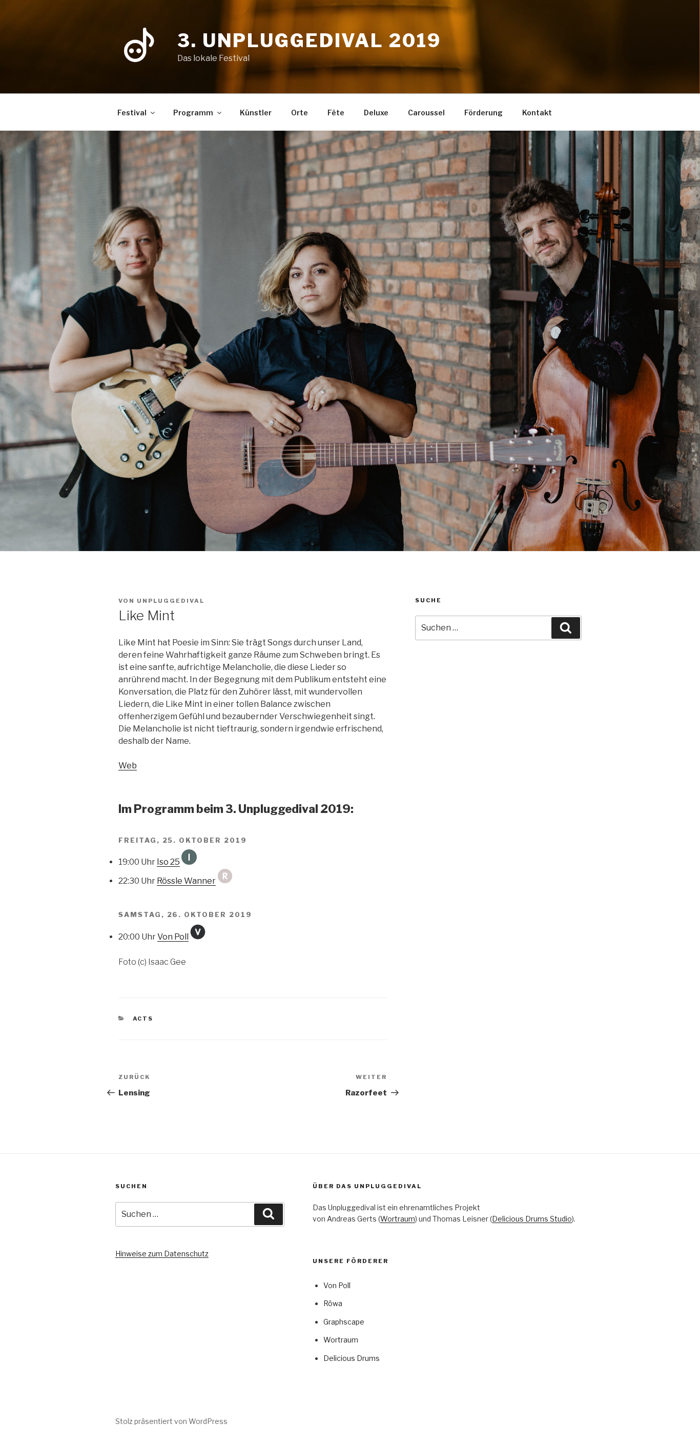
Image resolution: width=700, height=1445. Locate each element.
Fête (335, 112)
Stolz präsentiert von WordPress (171, 1421)
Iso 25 (168, 862)
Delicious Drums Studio (532, 1218)
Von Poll (173, 937)
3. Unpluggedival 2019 (309, 40)
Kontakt (537, 112)
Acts (143, 1018)
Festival (132, 112)
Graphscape (343, 1321)
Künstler (256, 112)
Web (127, 765)
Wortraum (397, 1218)
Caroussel (426, 112)
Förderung (483, 112)
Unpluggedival (170, 600)
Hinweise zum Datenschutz (162, 1253)
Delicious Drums (351, 1358)
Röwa (332, 1303)
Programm (193, 112)
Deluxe (376, 112)
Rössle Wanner (186, 881)
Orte (299, 112)
